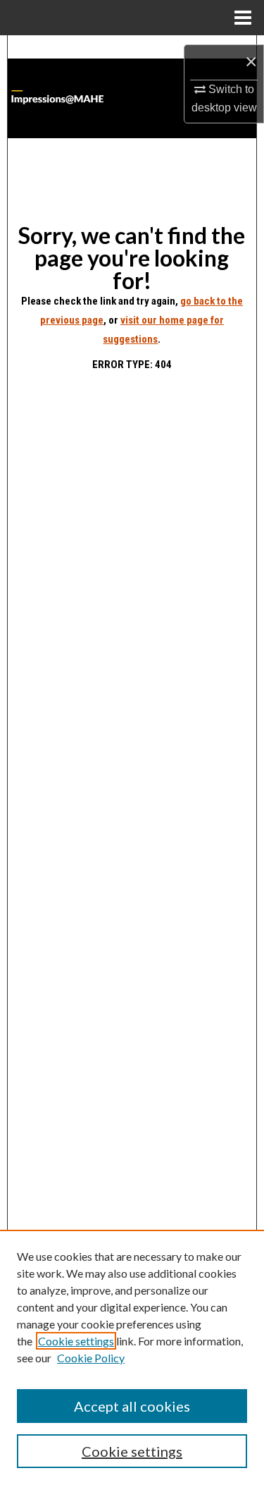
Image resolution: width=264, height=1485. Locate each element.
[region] (132, 1357)
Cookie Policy (91, 1357)
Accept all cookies (132, 1406)
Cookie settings (76, 1341)
